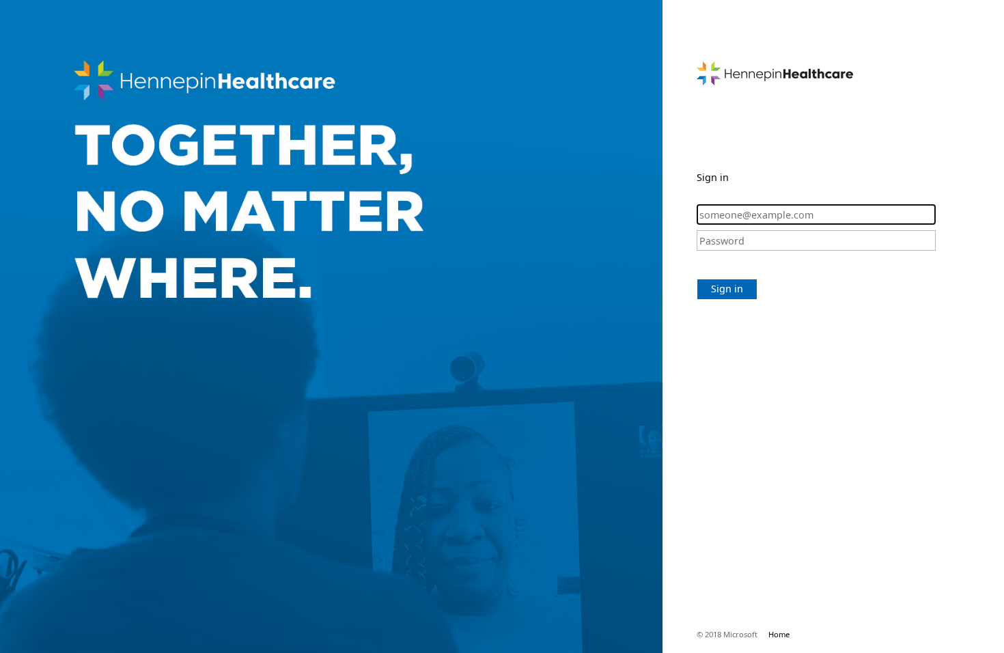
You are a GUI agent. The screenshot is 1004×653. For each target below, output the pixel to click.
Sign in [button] (727, 288)
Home (779, 634)
